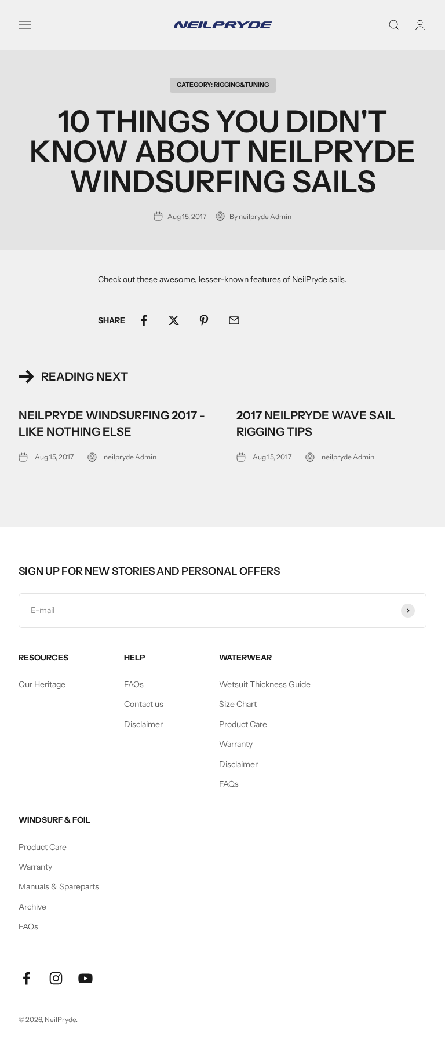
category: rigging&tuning (223, 85)
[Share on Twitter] (173, 320)
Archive (32, 907)
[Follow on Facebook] (26, 978)
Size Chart (238, 704)
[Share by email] (234, 320)
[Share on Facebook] (143, 320)
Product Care (243, 724)
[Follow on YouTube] (85, 978)
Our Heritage (42, 684)
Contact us (143, 704)
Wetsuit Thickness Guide (265, 684)
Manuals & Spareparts (59, 886)
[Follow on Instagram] (56, 978)
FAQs (134, 684)
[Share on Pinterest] (204, 320)
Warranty (236, 744)
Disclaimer (143, 724)
